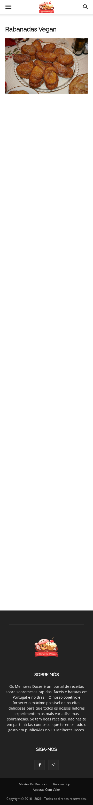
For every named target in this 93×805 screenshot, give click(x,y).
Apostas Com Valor (46, 789)
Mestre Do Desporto (33, 784)
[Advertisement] (46, 151)
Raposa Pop (61, 784)
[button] (8, 7)
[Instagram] (53, 765)
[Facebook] (39, 765)
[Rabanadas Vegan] (46, 92)
